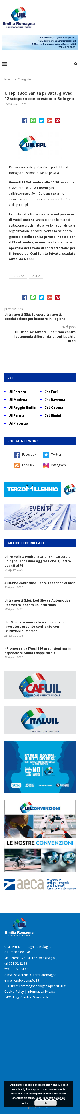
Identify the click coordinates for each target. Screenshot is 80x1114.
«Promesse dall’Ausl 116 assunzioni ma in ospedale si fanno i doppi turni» (37, 650)
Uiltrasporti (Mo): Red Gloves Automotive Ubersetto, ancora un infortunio (37, 602)
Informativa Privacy (41, 991)
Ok (45, 1103)
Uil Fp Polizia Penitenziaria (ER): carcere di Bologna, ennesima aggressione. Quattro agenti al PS (37, 560)
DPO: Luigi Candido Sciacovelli (26, 997)
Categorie (24, 79)
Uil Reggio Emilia (22, 407)
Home (8, 79)
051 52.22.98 (18, 963)
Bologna (18, 275)
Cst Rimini (52, 415)
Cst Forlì (51, 392)
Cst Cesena (53, 407)
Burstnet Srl (45, 1107)
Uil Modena (17, 399)
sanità (36, 275)
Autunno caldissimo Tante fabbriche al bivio (40, 583)
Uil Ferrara (17, 392)
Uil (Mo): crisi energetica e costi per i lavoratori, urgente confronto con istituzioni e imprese (34, 626)
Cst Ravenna (54, 399)
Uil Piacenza (18, 423)
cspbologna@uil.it (26, 980)
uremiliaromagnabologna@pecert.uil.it (38, 986)
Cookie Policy (14, 991)
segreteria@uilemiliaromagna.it (36, 975)
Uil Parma (16, 415)
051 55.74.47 (19, 969)
